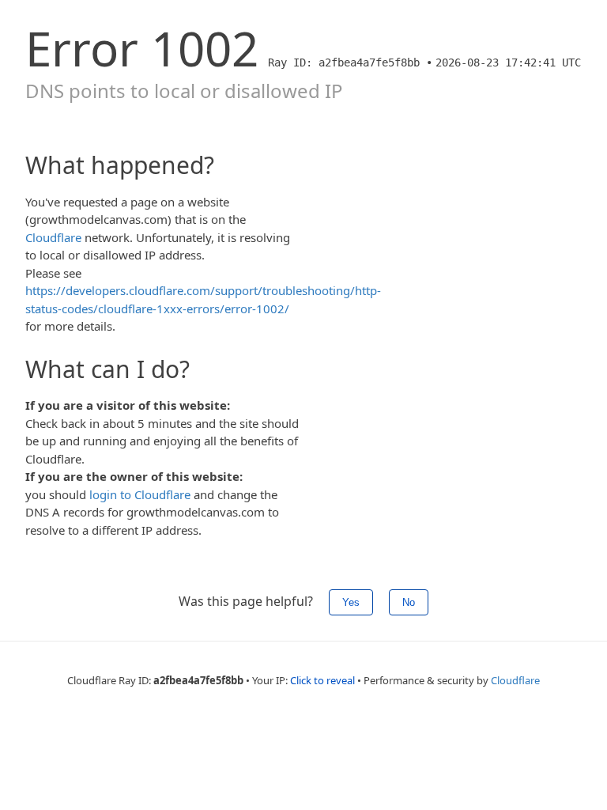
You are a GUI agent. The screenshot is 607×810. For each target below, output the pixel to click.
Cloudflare (53, 237)
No (408, 602)
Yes (351, 602)
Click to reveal (322, 680)
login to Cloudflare (139, 494)
